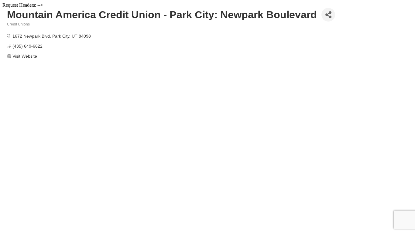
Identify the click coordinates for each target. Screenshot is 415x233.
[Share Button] (328, 15)
